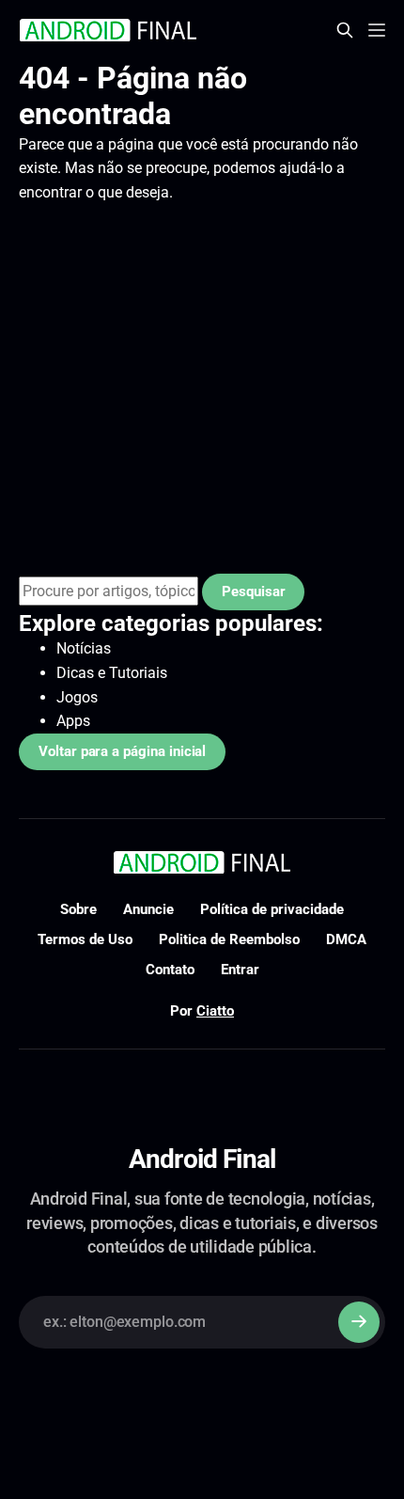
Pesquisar (253, 591)
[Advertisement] (202, 389)
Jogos (77, 697)
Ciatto (215, 1010)
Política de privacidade (272, 909)
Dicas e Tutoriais (111, 673)
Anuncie (148, 909)
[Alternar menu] (377, 30)
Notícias (83, 648)
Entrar (240, 969)
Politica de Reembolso (229, 939)
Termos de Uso (85, 939)
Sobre (78, 909)
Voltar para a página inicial (122, 751)
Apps (73, 721)
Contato (170, 969)
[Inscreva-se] (359, 1322)
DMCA (346, 939)
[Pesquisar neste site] (345, 30)
